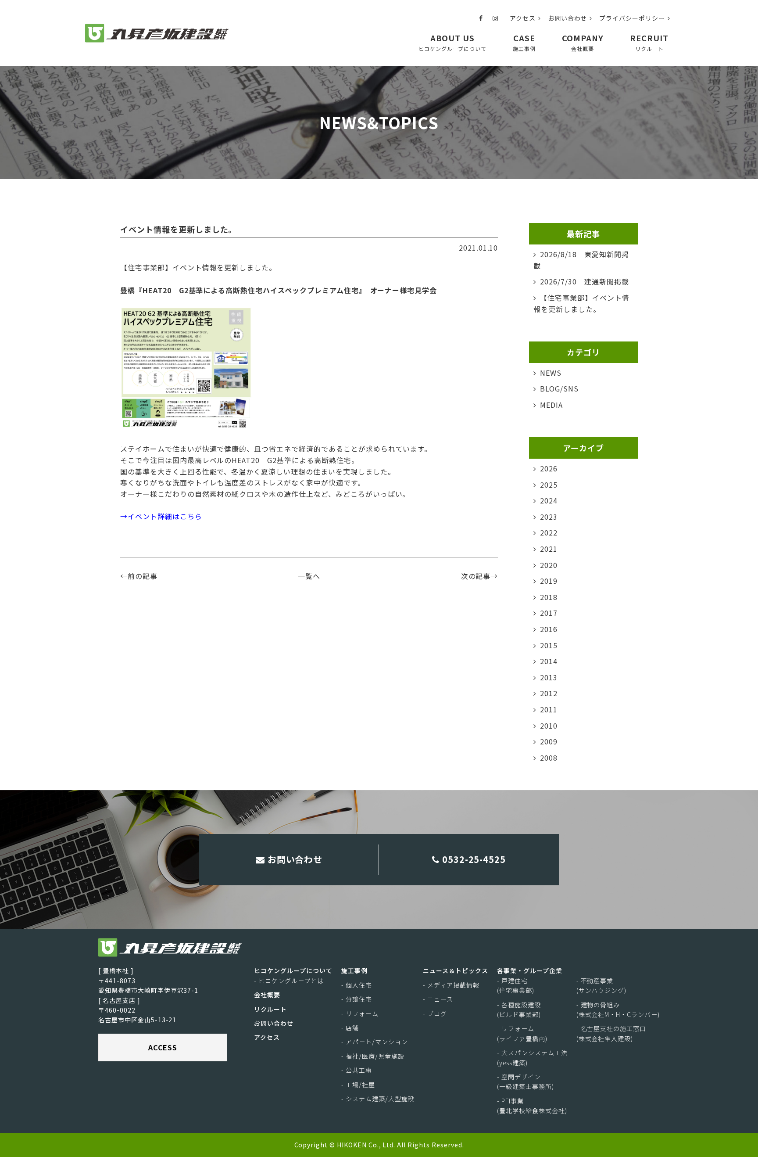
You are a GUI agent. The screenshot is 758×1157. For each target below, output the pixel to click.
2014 (549, 661)
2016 (549, 629)
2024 (549, 500)
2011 (549, 709)
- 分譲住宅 (356, 999)
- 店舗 (350, 1027)
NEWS (550, 372)
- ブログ (435, 1013)
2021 (549, 548)
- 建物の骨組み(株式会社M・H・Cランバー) (618, 1009)
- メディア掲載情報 (451, 985)
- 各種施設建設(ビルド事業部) (519, 1009)
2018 (549, 597)
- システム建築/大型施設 (377, 1098)
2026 (549, 468)
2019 (549, 580)
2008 (549, 757)
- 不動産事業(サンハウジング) (601, 985)
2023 (549, 516)
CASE (524, 42)
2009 (549, 741)
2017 (549, 612)
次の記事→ (479, 576)
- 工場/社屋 (358, 1084)
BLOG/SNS (559, 388)
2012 (549, 693)
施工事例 (354, 970)
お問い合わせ (567, 18)
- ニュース (438, 999)
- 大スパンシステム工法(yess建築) (532, 1057)
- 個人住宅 (356, 985)
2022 (549, 532)
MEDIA (551, 404)
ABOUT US (452, 42)
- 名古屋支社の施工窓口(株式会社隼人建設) (611, 1033)
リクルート (270, 1009)
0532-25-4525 (474, 859)
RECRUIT (649, 42)
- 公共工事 (356, 1070)
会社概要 (267, 994)
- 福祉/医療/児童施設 (372, 1056)
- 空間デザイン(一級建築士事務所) (525, 1081)
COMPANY (583, 42)
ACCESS (163, 1047)
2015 (549, 645)
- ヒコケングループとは (289, 980)
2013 (549, 677)
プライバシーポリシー (632, 18)
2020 (549, 565)
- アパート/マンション (374, 1041)
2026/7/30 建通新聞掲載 (584, 281)
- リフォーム (360, 1013)
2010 (549, 725)
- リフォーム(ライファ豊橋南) (522, 1033)
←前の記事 (138, 576)
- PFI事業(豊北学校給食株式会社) (532, 1105)
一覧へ (309, 576)
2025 (549, 484)
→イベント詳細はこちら (161, 516)
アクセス (523, 18)
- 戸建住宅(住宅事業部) (515, 985)
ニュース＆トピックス (455, 970)
